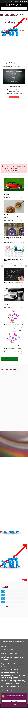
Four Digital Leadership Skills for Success (13, 260)
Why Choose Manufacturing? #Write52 (12, 238)
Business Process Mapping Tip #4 (13, 324)
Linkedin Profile (7, 691)
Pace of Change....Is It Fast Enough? (11, 193)
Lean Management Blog (9, 220)
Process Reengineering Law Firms (13, 282)
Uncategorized (7, 197)
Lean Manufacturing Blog (9, 242)
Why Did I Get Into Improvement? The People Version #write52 (14, 216)
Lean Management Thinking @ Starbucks (13, 303)
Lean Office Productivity (18, 351)
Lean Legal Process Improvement (11, 286)
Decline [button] (14, 704)
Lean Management (8, 307)
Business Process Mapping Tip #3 (13, 345)
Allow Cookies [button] (14, 701)
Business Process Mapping (9, 263)
